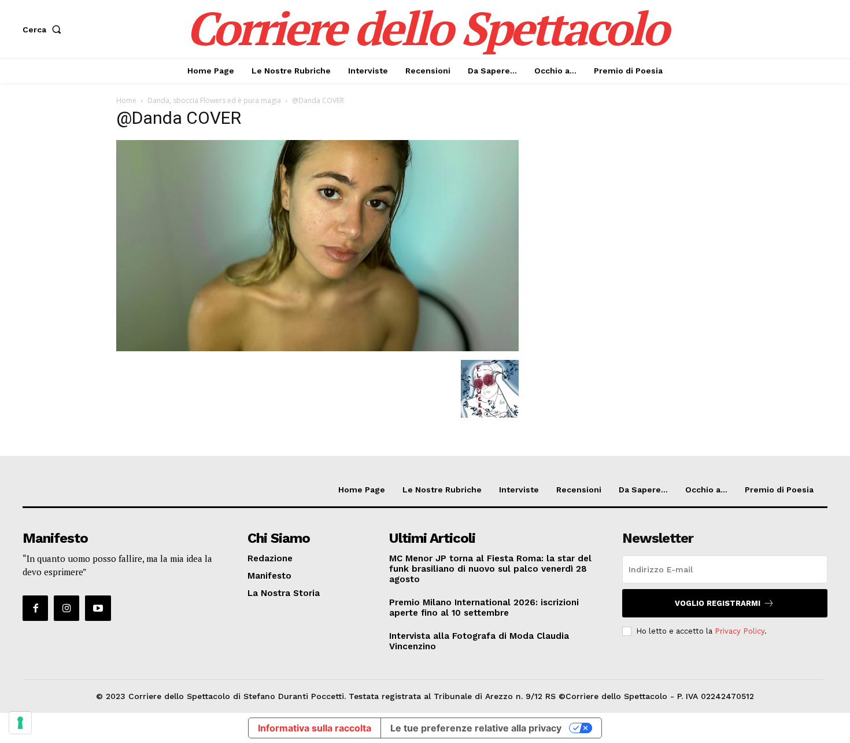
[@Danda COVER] (317, 348)
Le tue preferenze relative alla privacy (475, 728)
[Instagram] (66, 608)
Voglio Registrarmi (717, 603)
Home (126, 100)
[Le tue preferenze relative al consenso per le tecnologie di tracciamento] (20, 723)
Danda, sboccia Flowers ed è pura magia (214, 100)
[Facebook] (35, 608)
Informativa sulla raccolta (314, 728)
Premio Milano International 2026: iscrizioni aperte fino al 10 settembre (484, 607)
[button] (44, 29)
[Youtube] (97, 608)
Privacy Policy (739, 631)
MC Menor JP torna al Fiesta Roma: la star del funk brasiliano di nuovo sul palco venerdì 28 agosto (490, 568)
